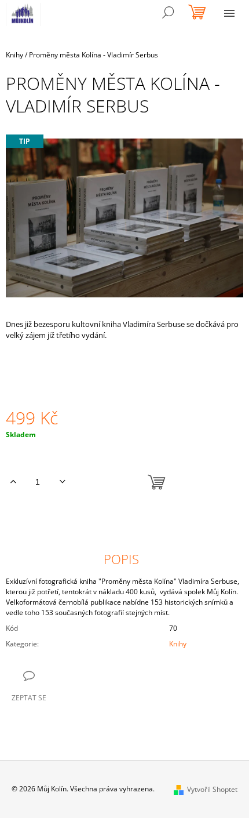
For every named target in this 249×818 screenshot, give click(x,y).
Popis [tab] (121, 559)
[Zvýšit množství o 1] (13, 482)
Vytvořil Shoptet (212, 789)
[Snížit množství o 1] (62, 482)
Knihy (177, 644)
